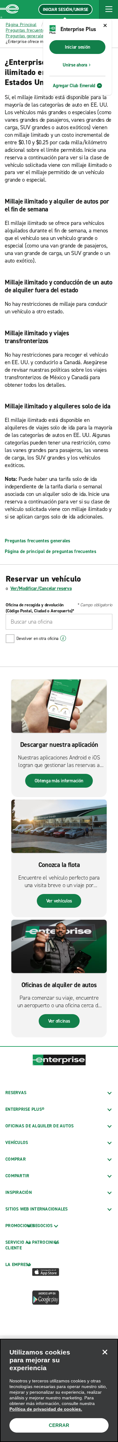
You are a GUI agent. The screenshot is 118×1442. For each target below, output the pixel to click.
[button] (108, 9)
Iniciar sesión (77, 47)
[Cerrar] (105, 1352)
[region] (59, 1390)
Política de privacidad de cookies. (45, 1409)
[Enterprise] (9, 9)
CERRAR (59, 1425)
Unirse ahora (75, 65)
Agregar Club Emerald (74, 85)
